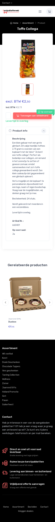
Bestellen (32, 507)
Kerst (4, 358)
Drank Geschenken (11, 362)
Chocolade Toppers (11, 366)
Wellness (6, 379)
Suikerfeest (7, 404)
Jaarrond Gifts (14, 319)
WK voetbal (7, 354)
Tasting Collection (10, 375)
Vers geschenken (10, 370)
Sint (4, 396)
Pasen (5, 400)
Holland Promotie (10, 392)
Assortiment (28, 23)
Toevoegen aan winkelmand (34, 115)
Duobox (12, 322)
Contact (6, 3)
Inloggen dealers (25, 511)
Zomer (5, 383)
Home (15, 23)
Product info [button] (20, 130)
